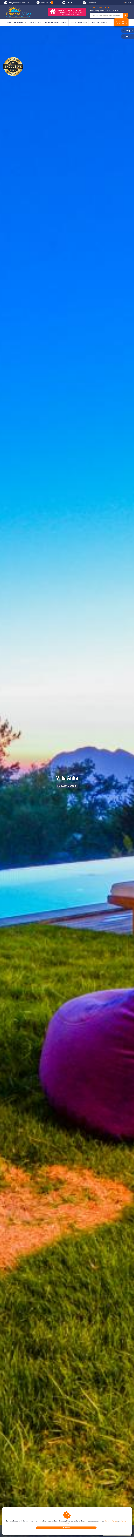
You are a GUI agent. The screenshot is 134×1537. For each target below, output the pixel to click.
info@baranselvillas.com (19, 3)
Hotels (64, 22)
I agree (67, 1528)
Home (9, 22)
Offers (73, 22)
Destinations (19, 22)
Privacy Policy (111, 1521)
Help (103, 22)
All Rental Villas (52, 22)
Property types (35, 22)
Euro (127, 2)
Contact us (94, 22)
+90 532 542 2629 (101, 7)
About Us (81, 22)
